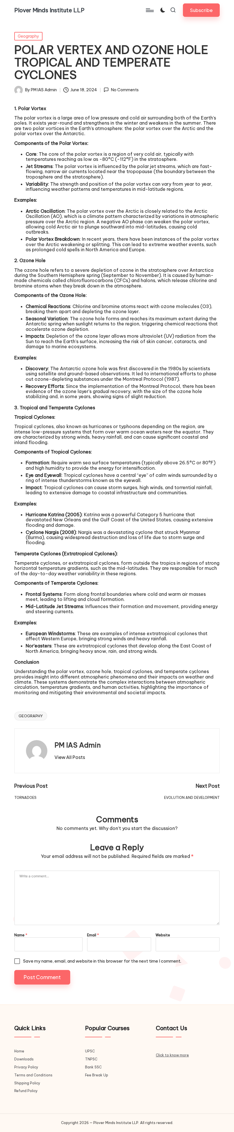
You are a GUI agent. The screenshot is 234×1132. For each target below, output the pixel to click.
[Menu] (149, 10)
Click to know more (172, 1055)
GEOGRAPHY (31, 716)
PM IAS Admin (78, 745)
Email (93, 935)
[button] (201, 10)
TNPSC (91, 1059)
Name (20, 935)
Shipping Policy (27, 1083)
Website (163, 935)
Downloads (24, 1059)
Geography (28, 36)
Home (19, 1051)
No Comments (124, 90)
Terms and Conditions (33, 1075)
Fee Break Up (96, 1075)
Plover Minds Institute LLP (49, 10)
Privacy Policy (26, 1067)
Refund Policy (26, 1091)
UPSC (90, 1051)
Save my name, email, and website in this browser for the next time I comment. (102, 961)
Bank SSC (93, 1067)
